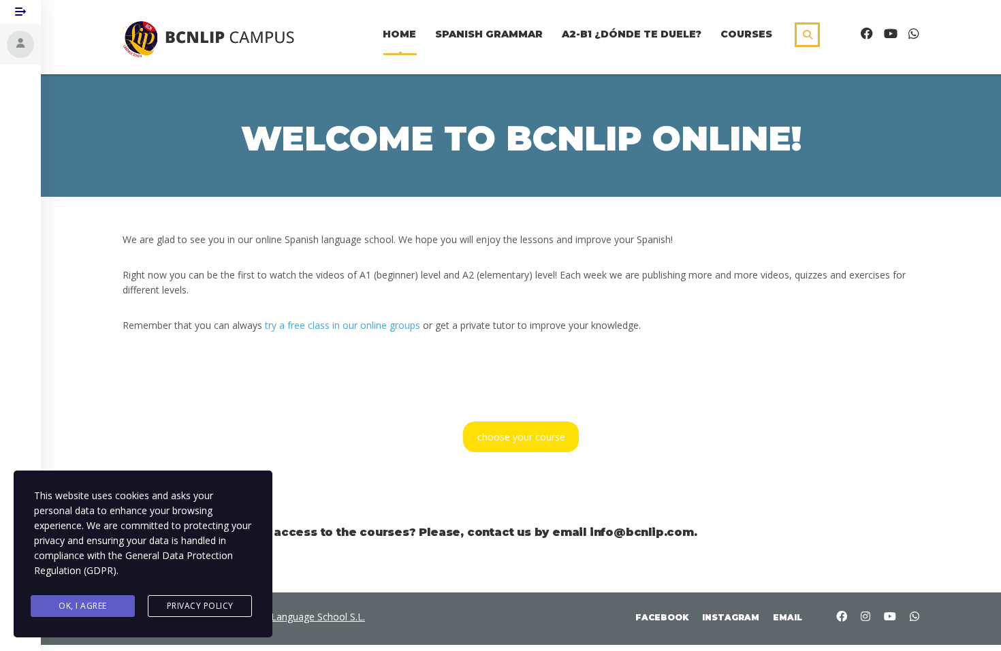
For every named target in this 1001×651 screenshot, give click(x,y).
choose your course (521, 436)
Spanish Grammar (489, 34)
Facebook (661, 617)
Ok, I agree (83, 606)
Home (399, 34)
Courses (746, 34)
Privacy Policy (200, 606)
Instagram (730, 617)
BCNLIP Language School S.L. (299, 616)
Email (787, 617)
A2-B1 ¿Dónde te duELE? (631, 34)
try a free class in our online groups (342, 325)
